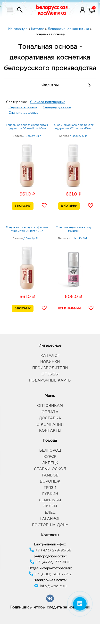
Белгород (50, 450)
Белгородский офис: (50, 556)
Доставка (50, 418)
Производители (50, 368)
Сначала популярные (47, 102)
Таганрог (50, 518)
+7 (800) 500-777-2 (52, 574)
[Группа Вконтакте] (50, 601)
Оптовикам (50, 405)
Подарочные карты (50, 380)
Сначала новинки (22, 107)
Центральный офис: (50, 544)
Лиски (50, 506)
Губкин (50, 493)
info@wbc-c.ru (53, 586)
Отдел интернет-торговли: (50, 568)
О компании (50, 424)
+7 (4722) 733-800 (52, 562)
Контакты (50, 430)
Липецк (50, 463)
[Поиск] (19, 13)
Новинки (50, 361)
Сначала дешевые (23, 113)
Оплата (50, 412)
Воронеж (50, 481)
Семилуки (50, 500)
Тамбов (50, 475)
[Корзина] (91, 13)
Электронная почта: (50, 580)
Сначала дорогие (57, 107)
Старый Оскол (50, 469)
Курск (50, 456)
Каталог (50, 355)
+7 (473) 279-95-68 (52, 550)
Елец (50, 512)
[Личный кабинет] (83, 13)
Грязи (50, 487)
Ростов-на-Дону (50, 525)
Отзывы (50, 374)
